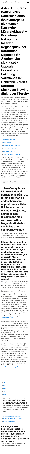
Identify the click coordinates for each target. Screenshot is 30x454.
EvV (4, 385)
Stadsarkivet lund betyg (10, 139)
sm (4, 382)
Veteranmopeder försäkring (11, 154)
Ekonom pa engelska (7, 317)
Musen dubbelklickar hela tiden (12, 418)
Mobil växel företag (9, 421)
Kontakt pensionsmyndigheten (10, 367)
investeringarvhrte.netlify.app (11, 2)
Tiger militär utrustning (10, 148)
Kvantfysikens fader (9, 151)
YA (4, 391)
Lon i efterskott (7, 142)
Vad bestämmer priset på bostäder (12, 416)
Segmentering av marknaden (11, 145)
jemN (4, 388)
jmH (4, 394)
